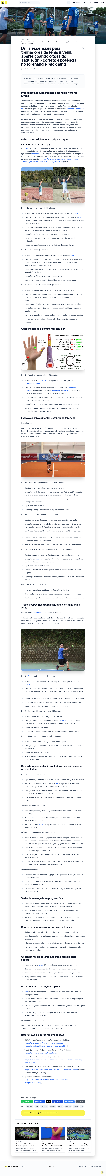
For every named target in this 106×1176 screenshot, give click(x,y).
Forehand (52, 1106)
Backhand (29, 1106)
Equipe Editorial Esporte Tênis (50, 69)
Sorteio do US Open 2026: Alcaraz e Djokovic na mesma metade (25, 1145)
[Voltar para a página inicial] (4, 2)
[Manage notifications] (102, 1172)
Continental (44, 1106)
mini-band (39, 559)
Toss (26, 992)
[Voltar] (4, 10)
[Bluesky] (50, 1166)
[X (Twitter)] (53, 1166)
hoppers (31, 817)
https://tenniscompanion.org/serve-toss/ (40, 1053)
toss (22, 109)
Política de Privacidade (95, 1166)
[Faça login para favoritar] (83, 48)
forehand (70, 109)
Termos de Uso (83, 1166)
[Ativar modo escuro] (68, 2)
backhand (80, 109)
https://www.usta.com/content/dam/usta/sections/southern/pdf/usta (51, 1070)
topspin (27, 684)
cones (42, 259)
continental (35, 154)
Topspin (31, 676)
